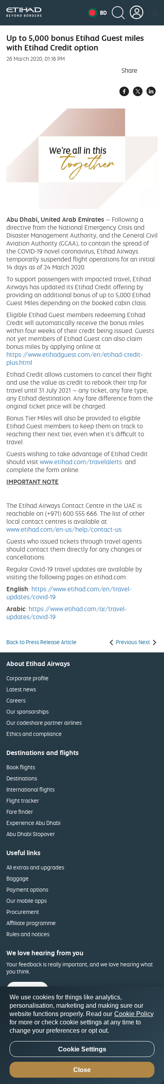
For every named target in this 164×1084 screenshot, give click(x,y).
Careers (15, 700)
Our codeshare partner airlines (44, 722)
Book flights (20, 767)
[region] (82, 1035)
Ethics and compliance (34, 734)
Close (82, 1070)
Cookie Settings (82, 1049)
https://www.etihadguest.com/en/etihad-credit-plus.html (74, 358)
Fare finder (19, 811)
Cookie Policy (134, 1013)
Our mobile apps (26, 900)
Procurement (22, 912)
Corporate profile (27, 678)
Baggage (17, 878)
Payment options (27, 889)
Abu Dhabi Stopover (30, 834)
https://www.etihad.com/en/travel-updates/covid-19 (69, 593)
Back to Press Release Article (41, 642)
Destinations (21, 778)
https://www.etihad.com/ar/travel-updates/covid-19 (66, 612)
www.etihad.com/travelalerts (81, 461)
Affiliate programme (31, 923)
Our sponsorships (27, 711)
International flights (30, 789)
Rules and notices (27, 934)
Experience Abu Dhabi (33, 823)
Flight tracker (22, 800)
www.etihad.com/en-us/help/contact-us (63, 529)
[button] (97, 12)
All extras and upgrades (35, 867)
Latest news (21, 689)
